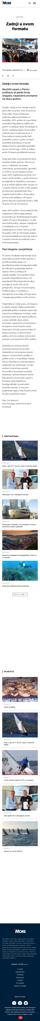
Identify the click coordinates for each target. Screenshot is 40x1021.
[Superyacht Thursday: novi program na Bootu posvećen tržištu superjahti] (20, 509)
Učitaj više (19, 594)
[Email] (8, 76)
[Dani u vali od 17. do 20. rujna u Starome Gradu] (20, 451)
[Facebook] (3, 76)
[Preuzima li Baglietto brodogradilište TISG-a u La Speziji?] (20, 540)
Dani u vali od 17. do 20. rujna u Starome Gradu (19, 466)
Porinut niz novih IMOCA (13, 851)
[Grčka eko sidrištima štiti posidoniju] (20, 571)
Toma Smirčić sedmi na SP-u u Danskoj (18, 780)
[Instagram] (20, 1003)
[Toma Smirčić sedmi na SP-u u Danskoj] (20, 762)
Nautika (20, 17)
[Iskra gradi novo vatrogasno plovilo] (20, 479)
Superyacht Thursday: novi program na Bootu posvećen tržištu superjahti (19, 525)
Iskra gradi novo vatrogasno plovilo (15, 494)
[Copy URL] (13, 76)
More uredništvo (15, 70)
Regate (7, 777)
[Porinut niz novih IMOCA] (20, 833)
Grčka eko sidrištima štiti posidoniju (15, 586)
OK (21, 1018)
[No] (37, 1013)
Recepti (7, 704)
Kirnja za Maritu (9, 707)
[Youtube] (26, 1003)
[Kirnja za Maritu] (20, 689)
